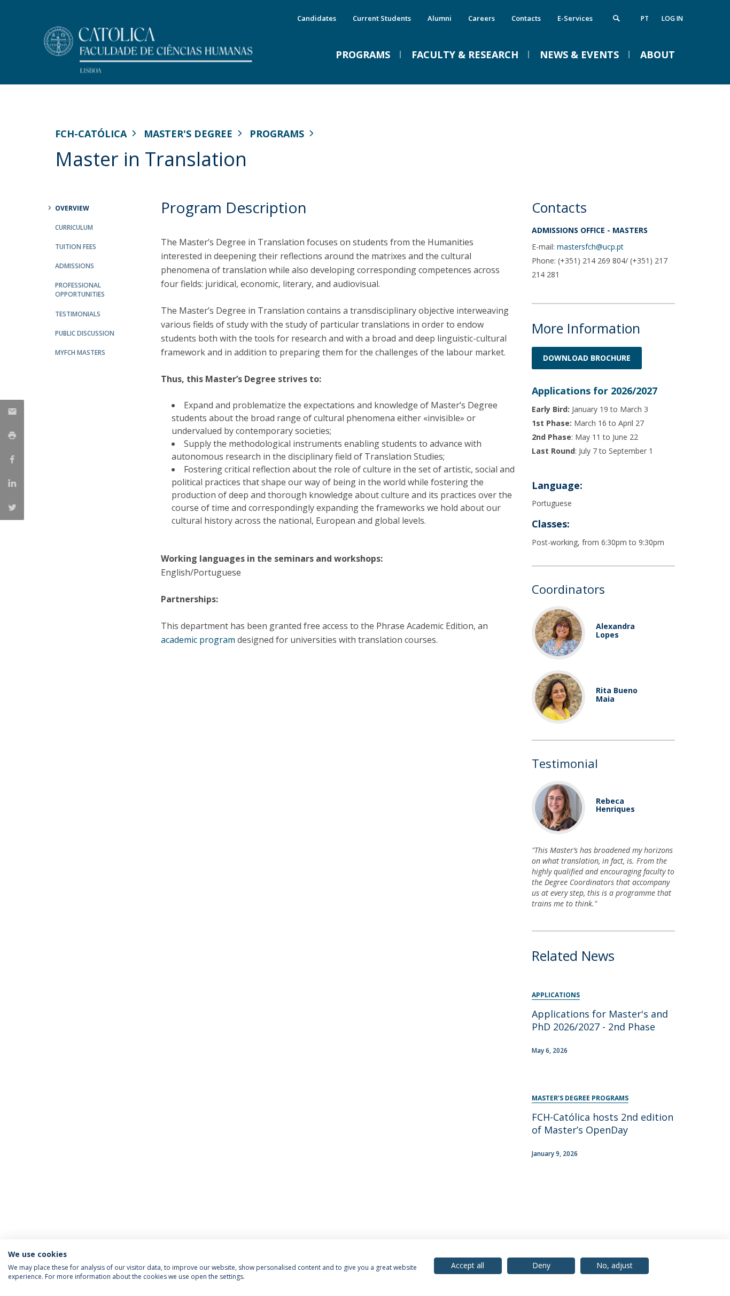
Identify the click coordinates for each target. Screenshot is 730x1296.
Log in (672, 18)
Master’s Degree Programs (580, 1098)
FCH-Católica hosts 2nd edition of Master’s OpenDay (602, 1123)
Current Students (382, 18)
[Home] (162, 73)
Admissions (74, 265)
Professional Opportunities (80, 290)
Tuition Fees (75, 246)
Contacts (526, 18)
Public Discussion (84, 333)
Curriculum (74, 227)
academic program (198, 640)
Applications (556, 994)
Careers (481, 18)
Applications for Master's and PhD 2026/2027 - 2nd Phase (600, 1020)
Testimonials (77, 314)
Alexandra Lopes (615, 630)
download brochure (587, 358)
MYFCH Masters (80, 352)
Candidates (316, 18)
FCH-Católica (91, 133)
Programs (277, 133)
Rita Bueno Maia (617, 694)
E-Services (575, 18)
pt (645, 18)
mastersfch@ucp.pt (590, 247)
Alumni (440, 18)
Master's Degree (188, 133)
